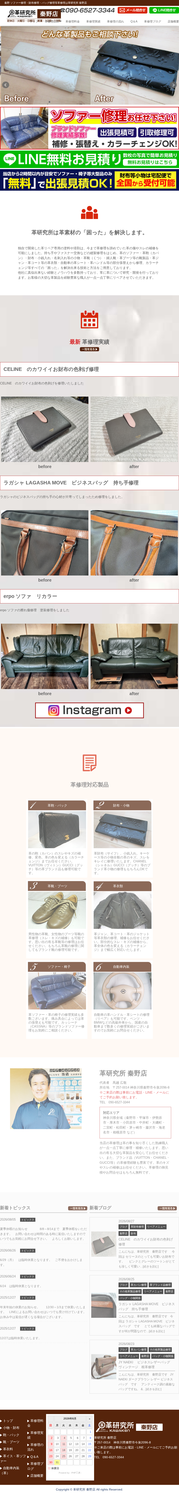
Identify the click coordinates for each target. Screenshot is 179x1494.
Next (173, 84)
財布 (133, 1232)
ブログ (123, 1225)
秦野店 (123, 1232)
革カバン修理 (138, 1283)
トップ (34, 21)
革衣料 (8, 1449)
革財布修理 (137, 1225)
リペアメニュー (156, 1225)
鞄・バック (11, 1435)
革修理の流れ (115, 21)
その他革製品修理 (130, 1290)
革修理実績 (93, 21)
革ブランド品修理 (160, 1283)
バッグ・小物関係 (130, 1296)
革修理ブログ (152, 21)
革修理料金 (72, 21)
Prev (5, 84)
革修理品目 (52, 21)
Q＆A (134, 21)
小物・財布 (11, 1427)
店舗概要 (173, 21)
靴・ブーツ (11, 1442)
